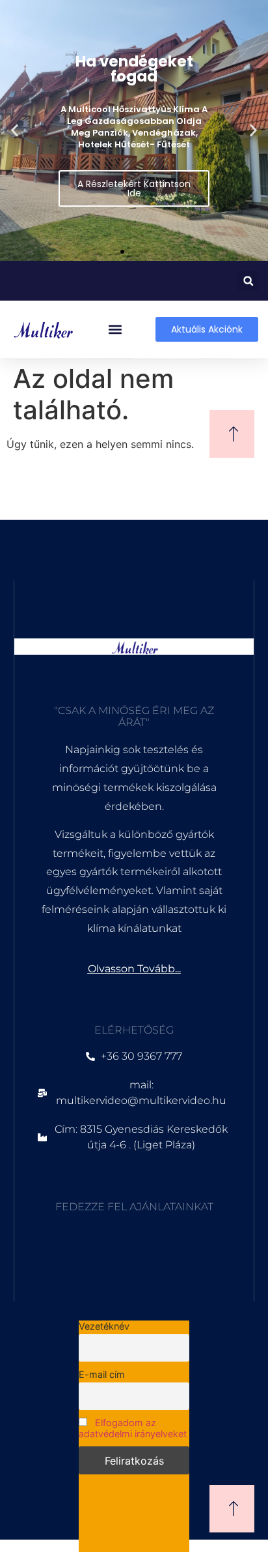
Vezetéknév (104, 1326)
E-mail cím (102, 1374)
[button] (15, 131)
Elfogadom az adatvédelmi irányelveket (133, 1428)
